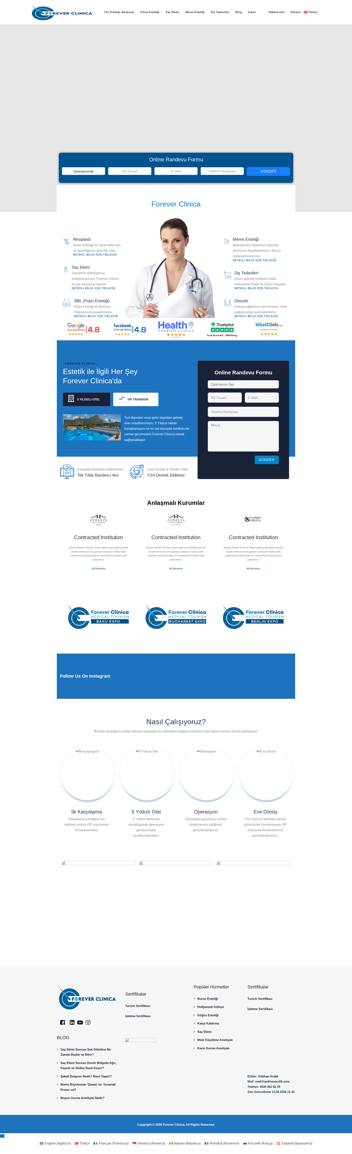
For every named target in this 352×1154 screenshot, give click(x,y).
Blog (238, 12)
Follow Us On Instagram (85, 676)
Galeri (252, 12)
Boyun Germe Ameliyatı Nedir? (82, 1098)
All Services (98, 568)
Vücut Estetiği (150, 12)
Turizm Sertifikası (137, 1006)
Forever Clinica (173, 1124)
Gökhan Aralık (268, 1076)
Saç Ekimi (172, 12)
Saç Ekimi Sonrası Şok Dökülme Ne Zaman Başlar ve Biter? (85, 1052)
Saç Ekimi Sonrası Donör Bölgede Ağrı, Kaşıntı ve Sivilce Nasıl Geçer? (88, 1065)
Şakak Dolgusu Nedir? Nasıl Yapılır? (86, 1076)
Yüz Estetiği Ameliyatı (119, 12)
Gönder (268, 171)
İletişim (295, 12)
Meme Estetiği (195, 12)
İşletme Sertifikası (138, 1016)
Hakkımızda (276, 12)
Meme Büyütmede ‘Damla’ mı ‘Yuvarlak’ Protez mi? (88, 1087)
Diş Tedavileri (220, 12)
